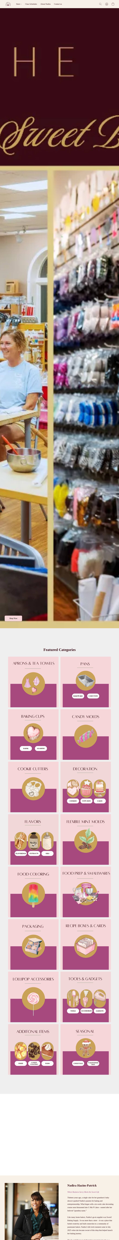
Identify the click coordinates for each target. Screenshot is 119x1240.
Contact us (58, 4)
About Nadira (45, 4)
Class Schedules (31, 4)
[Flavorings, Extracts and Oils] (33, 839)
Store (18, 4)
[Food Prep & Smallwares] (85, 892)
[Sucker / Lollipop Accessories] (33, 997)
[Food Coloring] (33, 892)
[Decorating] (85, 787)
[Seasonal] (85, 1049)
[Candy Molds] (85, 734)
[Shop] (33, 1049)
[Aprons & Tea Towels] (33, 682)
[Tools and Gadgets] (85, 997)
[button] (8, 4)
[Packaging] (33, 944)
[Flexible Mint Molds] (85, 839)
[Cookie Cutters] (33, 787)
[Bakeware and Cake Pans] (85, 682)
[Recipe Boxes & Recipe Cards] (85, 944)
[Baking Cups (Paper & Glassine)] (33, 734)
